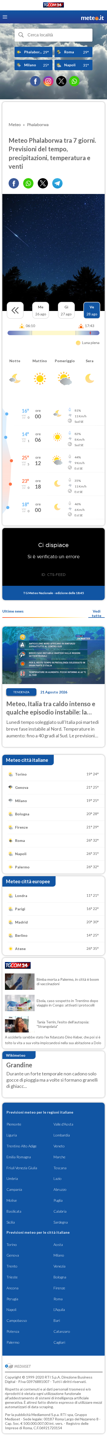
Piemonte (13, 1124)
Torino (11, 1244)
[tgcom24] (53, 5)
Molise (11, 1200)
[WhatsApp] (74, 81)
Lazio (58, 1178)
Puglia (58, 1200)
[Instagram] (48, 81)
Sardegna (61, 1222)
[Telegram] (57, 183)
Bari (57, 1320)
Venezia (59, 1266)
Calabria (60, 1211)
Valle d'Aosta (63, 1124)
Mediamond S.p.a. (45, 1414)
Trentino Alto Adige (21, 1146)
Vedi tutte (96, 613)
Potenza (12, 1331)
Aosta (58, 1244)
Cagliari (59, 1342)
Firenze (59, 1288)
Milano (59, 1255)
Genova (12, 1255)
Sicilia (10, 1222)
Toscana (60, 1168)
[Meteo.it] (92, 17)
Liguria (11, 1135)
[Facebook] (35, 81)
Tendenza (21, 692)
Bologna (60, 1277)
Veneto (59, 1146)
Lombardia (62, 1135)
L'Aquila (59, 1309)
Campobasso (16, 1320)
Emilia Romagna (18, 1157)
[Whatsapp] (28, 183)
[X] (61, 81)
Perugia (12, 1299)
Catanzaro (62, 1331)
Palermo (12, 1342)
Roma (58, 1299)
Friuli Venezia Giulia (21, 1168)
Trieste (12, 1277)
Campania (14, 1189)
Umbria (12, 1178)
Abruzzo (60, 1189)
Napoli (11, 1309)
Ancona (12, 1288)
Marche (59, 1157)
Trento (11, 1266)
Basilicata (13, 1211)
